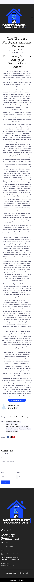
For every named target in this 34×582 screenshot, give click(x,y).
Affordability (25, 426)
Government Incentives (13, 426)
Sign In (30, 2)
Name (2, 472)
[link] (8, 437)
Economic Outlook (11, 424)
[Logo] (14, 18)
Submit (5, 482)
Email (18, 472)
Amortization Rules (24, 429)
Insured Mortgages (12, 429)
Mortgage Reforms (12, 431)
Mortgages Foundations (18, 50)
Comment (3, 457)
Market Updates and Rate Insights (20, 417)
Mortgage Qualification (13, 421)
